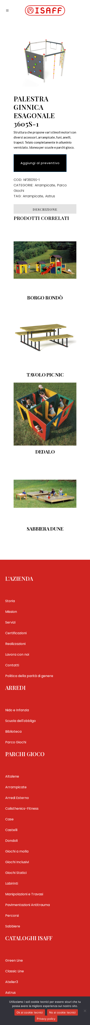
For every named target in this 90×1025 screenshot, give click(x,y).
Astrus (50, 196)
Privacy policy (46, 1018)
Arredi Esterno (17, 797)
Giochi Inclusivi (17, 862)
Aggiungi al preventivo (40, 163)
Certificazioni (16, 633)
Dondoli (11, 840)
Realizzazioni (15, 643)
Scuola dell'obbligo (20, 720)
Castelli (11, 830)
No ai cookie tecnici (62, 1012)
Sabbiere (12, 926)
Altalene (12, 776)
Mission (11, 611)
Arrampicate (45, 185)
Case (9, 819)
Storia (10, 601)
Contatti (12, 665)
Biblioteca (13, 731)
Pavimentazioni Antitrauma (27, 904)
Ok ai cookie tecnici (30, 1012)
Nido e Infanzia (17, 710)
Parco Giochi (15, 742)
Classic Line (14, 971)
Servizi (10, 622)
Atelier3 (11, 981)
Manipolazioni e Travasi (24, 894)
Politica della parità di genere (29, 675)
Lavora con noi (17, 654)
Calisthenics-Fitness (22, 808)
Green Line (14, 960)
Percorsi (12, 915)
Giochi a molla (16, 851)
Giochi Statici (16, 872)
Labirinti (11, 883)
